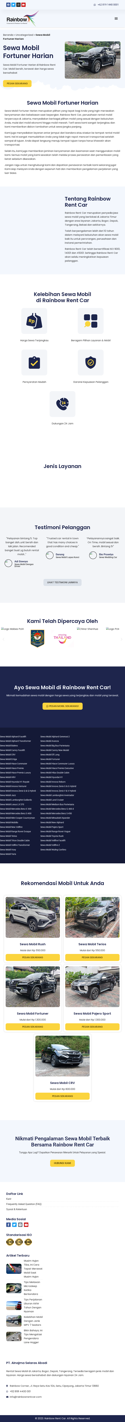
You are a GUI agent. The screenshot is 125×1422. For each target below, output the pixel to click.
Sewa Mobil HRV (8, 777)
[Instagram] (18, 5)
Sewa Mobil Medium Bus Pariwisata (57, 804)
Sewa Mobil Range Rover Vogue (55, 831)
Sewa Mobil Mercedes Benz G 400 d (57, 809)
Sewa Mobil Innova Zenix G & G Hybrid (58, 786)
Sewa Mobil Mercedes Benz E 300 (15, 809)
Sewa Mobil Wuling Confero (53, 849)
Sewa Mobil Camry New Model (54, 750)
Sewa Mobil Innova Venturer (13, 786)
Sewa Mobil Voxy (8, 849)
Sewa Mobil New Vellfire (11, 827)
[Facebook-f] (8, 1225)
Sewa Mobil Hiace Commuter (13, 763)
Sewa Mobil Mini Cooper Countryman (17, 818)
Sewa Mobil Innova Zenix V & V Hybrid (58, 791)
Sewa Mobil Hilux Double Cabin (54, 772)
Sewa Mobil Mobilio (9, 822)
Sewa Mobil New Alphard (52, 822)
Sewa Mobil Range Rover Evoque (15, 831)
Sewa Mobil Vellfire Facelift (53, 840)
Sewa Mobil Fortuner (50, 759)
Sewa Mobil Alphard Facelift (13, 736)
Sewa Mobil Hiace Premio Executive (57, 768)
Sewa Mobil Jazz (8, 795)
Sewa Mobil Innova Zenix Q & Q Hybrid (18, 791)
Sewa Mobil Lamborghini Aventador (57, 795)
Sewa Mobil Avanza (49, 741)
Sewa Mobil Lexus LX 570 (12, 804)
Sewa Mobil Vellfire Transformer (15, 845)
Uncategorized (24, 35)
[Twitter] (13, 5)
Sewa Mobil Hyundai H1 (51, 777)
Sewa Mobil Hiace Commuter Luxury (57, 763)
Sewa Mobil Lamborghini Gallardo (16, 800)
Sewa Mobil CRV (7, 754)
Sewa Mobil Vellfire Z (50, 845)
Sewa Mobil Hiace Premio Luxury (15, 772)
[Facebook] (8, 5)
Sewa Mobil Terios (8, 836)
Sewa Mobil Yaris (8, 854)
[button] (116, 18)
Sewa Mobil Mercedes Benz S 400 (15, 813)
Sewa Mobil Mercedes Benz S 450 (56, 813)
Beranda (8, 35)
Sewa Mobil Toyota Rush (52, 836)
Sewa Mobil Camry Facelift (12, 750)
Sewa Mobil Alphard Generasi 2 (55, 736)
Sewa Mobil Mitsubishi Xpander (55, 818)
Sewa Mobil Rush (33, 944)
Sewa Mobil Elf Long (49, 754)
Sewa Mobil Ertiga (8, 759)
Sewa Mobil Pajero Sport (51, 827)
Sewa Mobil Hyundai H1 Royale (14, 782)
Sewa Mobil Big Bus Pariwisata (55, 745)
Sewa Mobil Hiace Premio (12, 768)
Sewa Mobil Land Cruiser (52, 800)
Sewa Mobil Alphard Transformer (15, 741)
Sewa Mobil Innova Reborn (53, 782)
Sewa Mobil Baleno (9, 745)
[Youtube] (23, 5)
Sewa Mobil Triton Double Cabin (15, 840)
